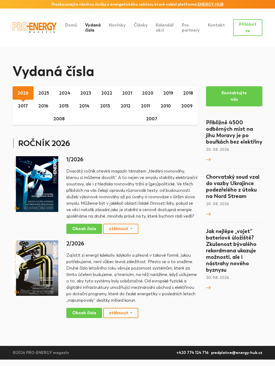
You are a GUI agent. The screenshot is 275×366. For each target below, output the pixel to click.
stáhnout (119, 228)
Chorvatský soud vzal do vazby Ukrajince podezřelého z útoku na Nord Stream (232, 186)
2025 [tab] (43, 93)
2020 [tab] (147, 93)
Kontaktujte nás (234, 96)
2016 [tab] (43, 106)
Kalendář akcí (165, 28)
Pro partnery (191, 28)
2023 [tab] (85, 93)
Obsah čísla (84, 228)
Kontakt (216, 25)
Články (141, 25)
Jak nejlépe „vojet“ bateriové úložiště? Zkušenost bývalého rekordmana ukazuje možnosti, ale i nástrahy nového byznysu (231, 250)
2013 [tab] (105, 106)
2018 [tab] (188, 93)
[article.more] (208, 159)
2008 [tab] (59, 118)
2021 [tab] (127, 93)
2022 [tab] (106, 93)
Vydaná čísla (95, 28)
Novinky (117, 25)
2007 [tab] (151, 118)
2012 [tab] (126, 106)
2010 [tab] (166, 106)
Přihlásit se (247, 27)
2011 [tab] (145, 106)
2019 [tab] (168, 93)
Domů (71, 25)
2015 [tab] (64, 106)
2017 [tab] (23, 106)
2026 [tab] (22, 93)
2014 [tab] (84, 106)
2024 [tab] (64, 93)
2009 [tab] (187, 106)
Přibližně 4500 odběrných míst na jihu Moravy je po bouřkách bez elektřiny (234, 132)
